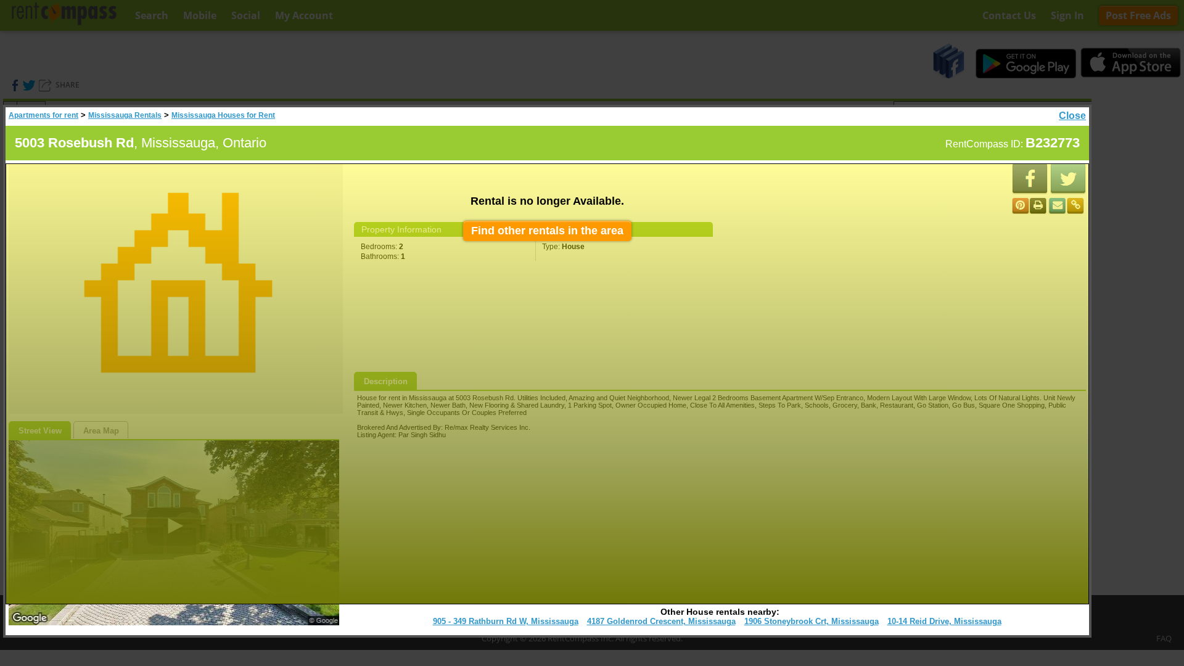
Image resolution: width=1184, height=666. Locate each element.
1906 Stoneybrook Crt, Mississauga (811, 621)
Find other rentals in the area (547, 230)
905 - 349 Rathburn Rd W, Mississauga (505, 621)
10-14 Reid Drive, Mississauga (944, 621)
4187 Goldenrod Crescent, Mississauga (661, 621)
